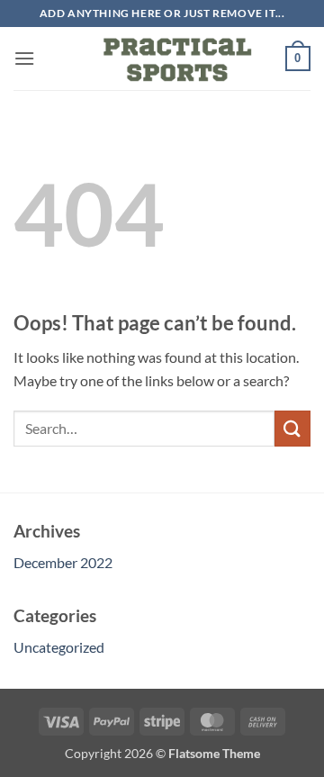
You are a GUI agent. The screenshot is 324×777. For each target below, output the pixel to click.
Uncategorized (59, 646)
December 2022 (63, 562)
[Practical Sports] (162, 58)
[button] (24, 58)
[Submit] (292, 428)
